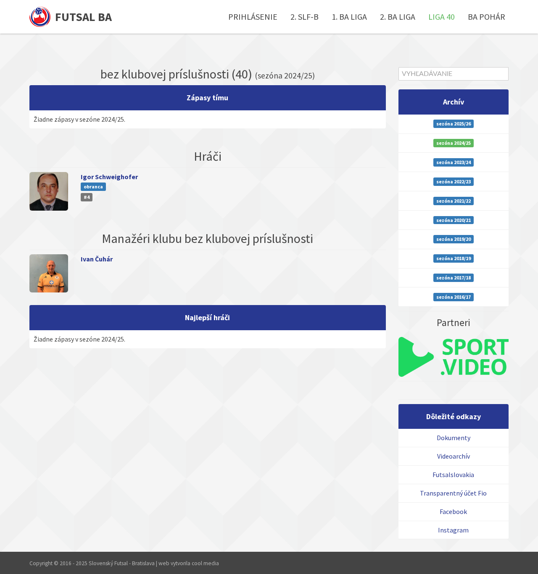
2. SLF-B (304, 16)
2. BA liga (397, 16)
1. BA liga (349, 16)
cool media (205, 563)
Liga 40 (441, 16)
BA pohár (486, 16)
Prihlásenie (252, 16)
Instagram (453, 530)
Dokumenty (453, 437)
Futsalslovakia (453, 474)
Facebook (453, 511)
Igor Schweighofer (109, 176)
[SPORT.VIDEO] (453, 357)
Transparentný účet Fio (453, 493)
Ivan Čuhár (97, 259)
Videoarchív (453, 456)
